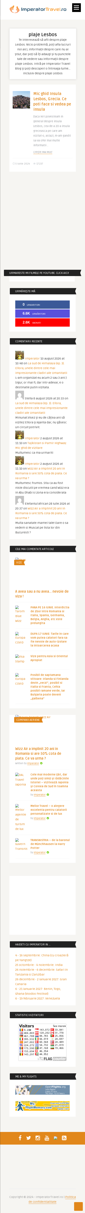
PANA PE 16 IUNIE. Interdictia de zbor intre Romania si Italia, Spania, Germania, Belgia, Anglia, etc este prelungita (50, 615)
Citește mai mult (42, 152)
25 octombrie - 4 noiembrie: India (39, 965)
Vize (19, 562)
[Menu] (76, 7)
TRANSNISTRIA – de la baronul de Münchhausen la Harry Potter (50, 844)
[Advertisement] (42, 220)
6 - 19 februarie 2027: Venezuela (37, 998)
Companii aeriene (28, 720)
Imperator (32, 358)
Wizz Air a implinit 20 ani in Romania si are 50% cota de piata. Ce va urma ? (41, 473)
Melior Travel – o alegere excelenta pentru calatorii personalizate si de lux (49, 810)
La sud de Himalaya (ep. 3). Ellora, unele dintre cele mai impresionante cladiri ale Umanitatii (41, 368)
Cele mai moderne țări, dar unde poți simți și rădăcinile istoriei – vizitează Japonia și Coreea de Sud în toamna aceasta (50, 782)
